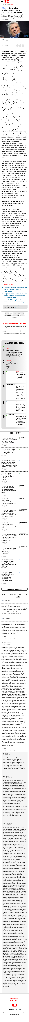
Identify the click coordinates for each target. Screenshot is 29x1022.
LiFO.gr (13, 306)
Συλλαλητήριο (8, 315)
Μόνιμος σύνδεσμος (11, 613)
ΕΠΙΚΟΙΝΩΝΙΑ (15, 1001)
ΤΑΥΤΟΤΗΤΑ (14, 999)
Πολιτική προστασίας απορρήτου (18, 1012)
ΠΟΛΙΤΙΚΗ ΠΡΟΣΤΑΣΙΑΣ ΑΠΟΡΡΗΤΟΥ (18, 333)
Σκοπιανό (14, 317)
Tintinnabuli (7, 642)
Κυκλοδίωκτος (8, 618)
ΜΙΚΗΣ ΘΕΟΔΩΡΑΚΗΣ (18, 313)
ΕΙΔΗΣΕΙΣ (7, 4)
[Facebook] (25, 36)
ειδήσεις (17, 307)
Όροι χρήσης (6, 1012)
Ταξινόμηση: (13, 594)
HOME (2, 4)
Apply (18, 596)
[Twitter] (27, 36)
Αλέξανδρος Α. (8, 600)
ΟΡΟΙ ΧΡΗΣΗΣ (6, 333)
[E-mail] (23, 45)
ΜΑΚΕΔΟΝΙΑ (16, 315)
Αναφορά (4, 613)
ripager (7, 776)
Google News (21, 306)
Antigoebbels (6, 753)
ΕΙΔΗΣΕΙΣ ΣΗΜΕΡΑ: (8, 285)
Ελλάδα (11, 4)
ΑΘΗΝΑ (22, 315)
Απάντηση (18, 613)
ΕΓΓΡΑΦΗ (24, 331)
